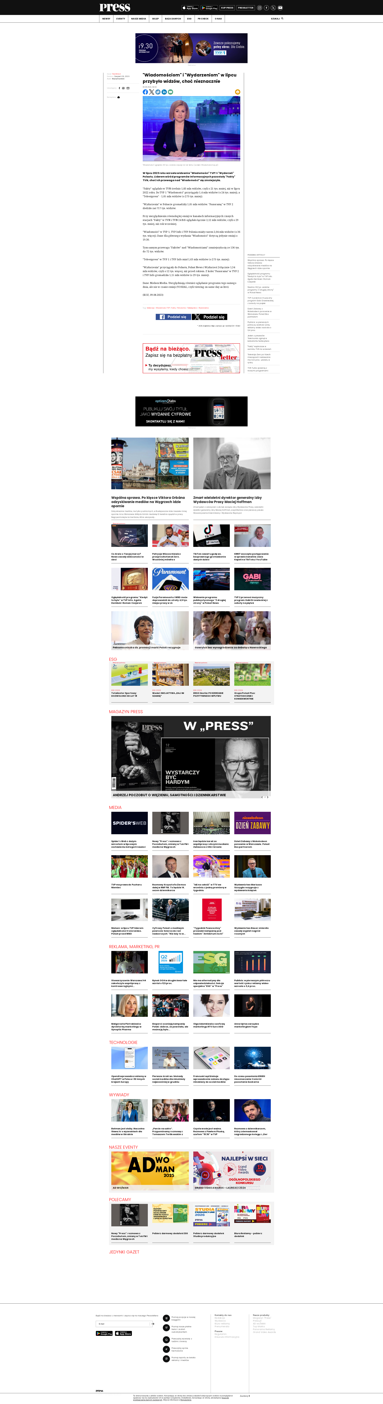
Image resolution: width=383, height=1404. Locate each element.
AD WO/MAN (120, 1188)
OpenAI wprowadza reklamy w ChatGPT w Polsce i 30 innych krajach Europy (128, 1079)
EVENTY (120, 18)
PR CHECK (203, 18)
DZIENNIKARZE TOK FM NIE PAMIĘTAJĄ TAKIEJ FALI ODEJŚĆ (162, 795)
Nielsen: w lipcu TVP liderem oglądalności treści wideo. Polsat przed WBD (127, 931)
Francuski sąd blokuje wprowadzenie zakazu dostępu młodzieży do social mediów (211, 1079)
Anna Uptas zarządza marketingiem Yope (246, 1025)
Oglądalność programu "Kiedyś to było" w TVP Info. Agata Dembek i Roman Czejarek (260, 277)
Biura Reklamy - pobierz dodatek (248, 1235)
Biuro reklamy (222, 1323)
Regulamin (221, 1334)
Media (115, 807)
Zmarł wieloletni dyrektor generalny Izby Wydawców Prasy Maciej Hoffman (227, 499)
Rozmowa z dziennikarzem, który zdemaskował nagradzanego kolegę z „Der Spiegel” (251, 1133)
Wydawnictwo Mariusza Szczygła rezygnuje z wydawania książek (248, 887)
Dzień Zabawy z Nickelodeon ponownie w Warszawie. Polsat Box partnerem (260, 312)
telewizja (151, 308)
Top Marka (259, 1326)
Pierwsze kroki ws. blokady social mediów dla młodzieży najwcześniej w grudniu (168, 1079)
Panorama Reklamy (264, 1329)
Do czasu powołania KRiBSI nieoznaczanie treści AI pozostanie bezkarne (249, 1079)
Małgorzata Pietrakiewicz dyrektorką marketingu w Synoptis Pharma (126, 1026)
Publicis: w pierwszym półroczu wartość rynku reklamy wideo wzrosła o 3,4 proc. (259, 326)
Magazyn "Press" (262, 1317)
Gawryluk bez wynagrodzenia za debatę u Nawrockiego (231, 647)
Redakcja (220, 1317)
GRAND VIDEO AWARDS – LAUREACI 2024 (220, 1188)
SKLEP (155, 18)
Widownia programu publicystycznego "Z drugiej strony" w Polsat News (209, 600)
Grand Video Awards (264, 1332)
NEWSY (106, 18)
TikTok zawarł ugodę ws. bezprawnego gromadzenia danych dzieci (209, 556)
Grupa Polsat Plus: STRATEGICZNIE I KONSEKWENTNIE (244, 696)
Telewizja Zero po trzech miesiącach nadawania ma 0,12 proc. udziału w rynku (259, 358)
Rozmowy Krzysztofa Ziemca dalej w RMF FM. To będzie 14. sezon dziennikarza (169, 887)
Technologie (123, 1042)
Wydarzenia (204, 308)
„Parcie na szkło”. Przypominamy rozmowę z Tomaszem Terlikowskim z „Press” (167, 1133)
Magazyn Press (126, 712)
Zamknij (245, 1396)
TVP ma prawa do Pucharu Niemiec (126, 886)
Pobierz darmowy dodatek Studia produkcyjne (208, 1235)
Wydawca (220, 1320)
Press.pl (257, 1320)
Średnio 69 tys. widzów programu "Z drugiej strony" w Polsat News (261, 290)
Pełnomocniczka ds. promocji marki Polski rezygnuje (147, 647)
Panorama (181, 308)
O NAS (218, 18)
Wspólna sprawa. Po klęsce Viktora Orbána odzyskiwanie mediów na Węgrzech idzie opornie (261, 264)
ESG (189, 18)
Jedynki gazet (124, 1252)
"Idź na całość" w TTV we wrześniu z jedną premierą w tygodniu (210, 887)
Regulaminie (186, 1400)
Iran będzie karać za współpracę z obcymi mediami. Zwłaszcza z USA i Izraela (211, 844)
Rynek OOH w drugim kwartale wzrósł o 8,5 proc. (169, 982)
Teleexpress (192, 308)
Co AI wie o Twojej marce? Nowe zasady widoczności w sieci (127, 556)
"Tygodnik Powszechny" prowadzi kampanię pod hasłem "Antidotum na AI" (208, 931)
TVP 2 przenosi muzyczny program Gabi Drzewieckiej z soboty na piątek (260, 301)
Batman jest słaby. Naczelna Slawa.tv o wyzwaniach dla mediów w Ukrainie (128, 1131)
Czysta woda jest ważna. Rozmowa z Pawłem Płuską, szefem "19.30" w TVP (209, 1131)
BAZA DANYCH (173, 18)
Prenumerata (222, 1326)
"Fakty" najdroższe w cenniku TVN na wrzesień (259, 347)
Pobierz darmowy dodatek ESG (170, 1233)
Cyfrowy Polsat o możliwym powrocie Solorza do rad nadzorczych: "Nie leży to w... (169, 931)
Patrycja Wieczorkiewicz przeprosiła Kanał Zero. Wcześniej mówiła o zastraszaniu (166, 558)
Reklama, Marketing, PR (134, 947)
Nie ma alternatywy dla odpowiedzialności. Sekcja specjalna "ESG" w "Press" (208, 983)
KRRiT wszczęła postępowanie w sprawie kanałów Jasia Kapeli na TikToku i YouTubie (251, 556)
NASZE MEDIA (138, 18)
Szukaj (275, 18)
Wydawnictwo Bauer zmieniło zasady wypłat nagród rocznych (251, 931)
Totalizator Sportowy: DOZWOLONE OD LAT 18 (124, 694)
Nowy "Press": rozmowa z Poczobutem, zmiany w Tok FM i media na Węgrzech (170, 844)
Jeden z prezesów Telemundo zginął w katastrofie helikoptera (258, 338)
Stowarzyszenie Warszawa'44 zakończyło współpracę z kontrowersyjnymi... (128, 983)
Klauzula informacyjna (227, 1336)
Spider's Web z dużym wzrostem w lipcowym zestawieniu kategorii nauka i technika (128, 845)
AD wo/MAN (259, 1323)
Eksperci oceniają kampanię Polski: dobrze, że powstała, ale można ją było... (170, 1026)
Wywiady (119, 1095)
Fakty (173, 308)
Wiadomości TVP (163, 308)
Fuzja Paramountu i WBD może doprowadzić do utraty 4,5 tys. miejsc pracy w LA (170, 600)
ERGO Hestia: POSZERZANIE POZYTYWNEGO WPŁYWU (208, 694)
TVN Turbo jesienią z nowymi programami (258, 369)
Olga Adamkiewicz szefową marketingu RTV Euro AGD (209, 1025)
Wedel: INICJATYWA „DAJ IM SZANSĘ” (168, 694)
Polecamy (120, 1200)
